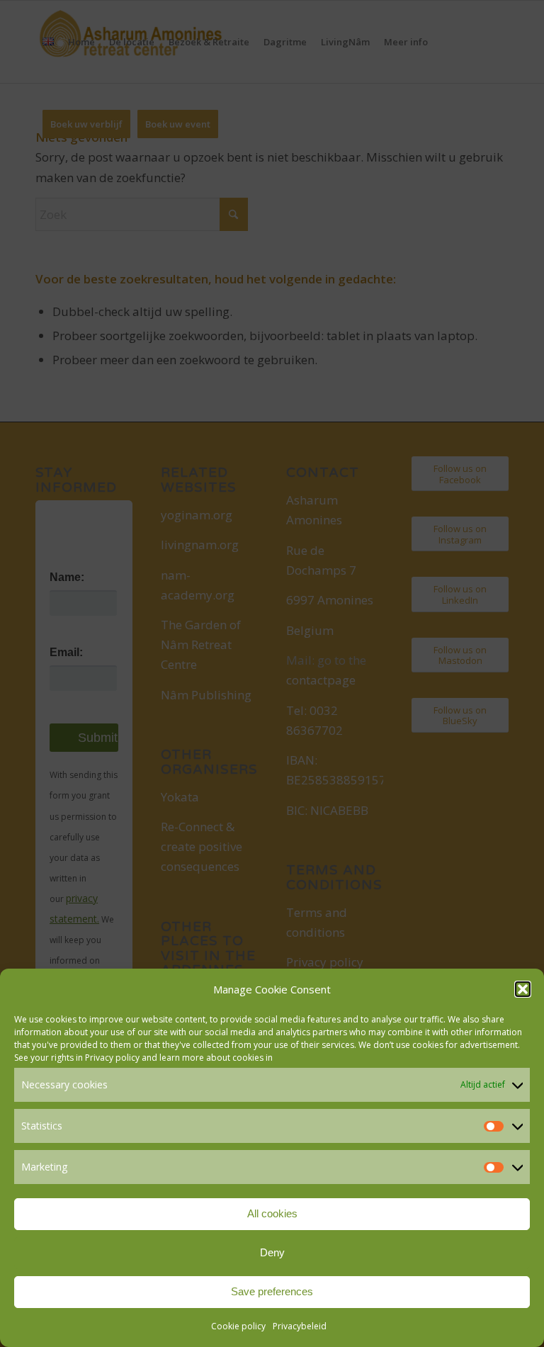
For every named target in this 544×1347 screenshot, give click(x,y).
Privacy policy (112, 1058)
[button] (523, 989)
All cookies (272, 1213)
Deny (272, 1252)
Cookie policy (238, 1326)
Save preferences (272, 1291)
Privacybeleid (300, 1326)
